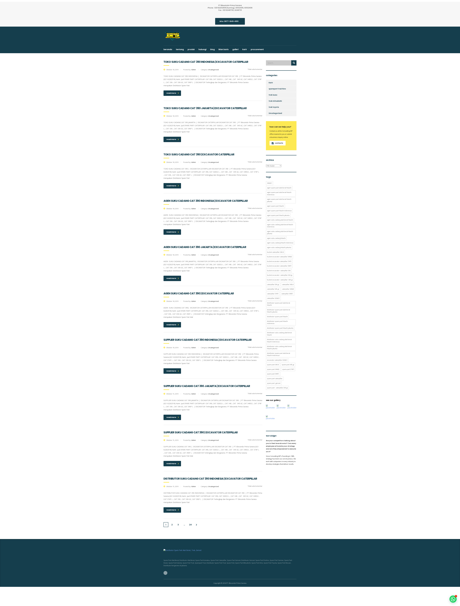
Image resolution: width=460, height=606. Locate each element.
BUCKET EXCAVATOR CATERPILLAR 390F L (279, 266)
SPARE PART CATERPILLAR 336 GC (277, 388)
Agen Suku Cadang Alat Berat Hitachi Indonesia (280, 225)
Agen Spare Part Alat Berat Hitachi (279, 188)
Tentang (180, 49)
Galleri (235, 49)
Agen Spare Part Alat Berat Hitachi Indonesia (279, 193)
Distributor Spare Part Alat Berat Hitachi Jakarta (278, 311)
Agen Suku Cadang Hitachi (276, 238)
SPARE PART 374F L (288, 369)
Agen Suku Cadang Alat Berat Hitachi (280, 220)
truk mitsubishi (275, 101)
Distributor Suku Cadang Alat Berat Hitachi (279, 334)
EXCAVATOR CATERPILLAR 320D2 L (277, 360)
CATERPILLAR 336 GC (273, 284)
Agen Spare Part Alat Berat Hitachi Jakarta (279, 200)
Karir (244, 49)
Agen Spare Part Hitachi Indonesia (279, 211)
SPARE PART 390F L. (273, 374)
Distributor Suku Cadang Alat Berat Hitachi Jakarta (279, 347)
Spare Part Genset (273, 383)
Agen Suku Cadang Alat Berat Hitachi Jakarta (280, 232)
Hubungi (202, 49)
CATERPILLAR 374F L (273, 294)
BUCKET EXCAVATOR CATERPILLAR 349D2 (279, 257)
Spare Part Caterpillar (274, 378)
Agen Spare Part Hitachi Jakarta (278, 215)
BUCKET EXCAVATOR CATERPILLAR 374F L (279, 261)
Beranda (168, 49)
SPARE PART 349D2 (273, 369)
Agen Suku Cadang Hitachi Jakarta (279, 247)
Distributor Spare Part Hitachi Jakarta (280, 328)
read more (171, 93)
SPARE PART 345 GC (288, 365)
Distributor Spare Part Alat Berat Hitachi (278, 304)
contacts (279, 143)
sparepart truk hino (277, 89)
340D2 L (269, 183)
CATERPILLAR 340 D (287, 284)
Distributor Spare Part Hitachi (277, 316)
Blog (212, 49)
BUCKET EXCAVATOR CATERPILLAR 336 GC (279, 275)
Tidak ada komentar (254, 69)
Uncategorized (275, 113)
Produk (191, 49)
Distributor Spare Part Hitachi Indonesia (277, 322)
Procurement (257, 49)
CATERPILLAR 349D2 (288, 289)
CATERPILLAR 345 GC (273, 289)
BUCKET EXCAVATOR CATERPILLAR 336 (278, 270)
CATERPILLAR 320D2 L (273, 298)
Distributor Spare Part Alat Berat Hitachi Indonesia (278, 354)
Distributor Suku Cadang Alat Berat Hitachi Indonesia (279, 340)
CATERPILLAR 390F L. (287, 294)
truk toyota (274, 107)
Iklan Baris (223, 49)
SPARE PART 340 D (273, 365)
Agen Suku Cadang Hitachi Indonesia (280, 243)
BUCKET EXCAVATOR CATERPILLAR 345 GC (280, 280)
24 (190, 524)
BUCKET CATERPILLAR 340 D (275, 252)
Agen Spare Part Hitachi (275, 206)
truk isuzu (273, 95)
